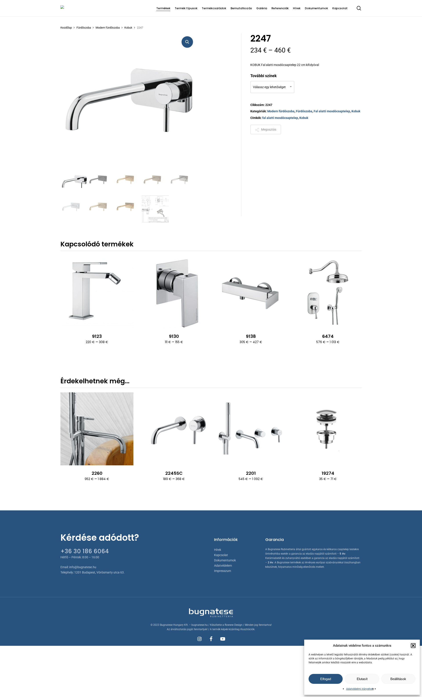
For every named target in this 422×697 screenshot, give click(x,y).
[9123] (96, 291)
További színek (263, 75)
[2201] (251, 428)
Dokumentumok (225, 560)
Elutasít (362, 679)
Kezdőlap (66, 27)
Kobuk (128, 27)
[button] (413, 645)
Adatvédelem (223, 565)
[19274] (327, 428)
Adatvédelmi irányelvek (360, 688)
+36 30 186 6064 (84, 551)
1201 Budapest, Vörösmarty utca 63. (99, 572)
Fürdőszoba (83, 27)
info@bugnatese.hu (82, 567)
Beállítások (398, 679)
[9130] (173, 291)
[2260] (96, 428)
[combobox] (272, 87)
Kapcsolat (221, 555)
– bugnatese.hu (198, 624)
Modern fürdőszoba (108, 27)
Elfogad (325, 679)
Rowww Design (233, 624)
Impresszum (222, 571)
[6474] (327, 291)
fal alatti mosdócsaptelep (280, 118)
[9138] (251, 291)
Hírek (217, 549)
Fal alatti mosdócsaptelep (332, 111)
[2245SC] (173, 428)
